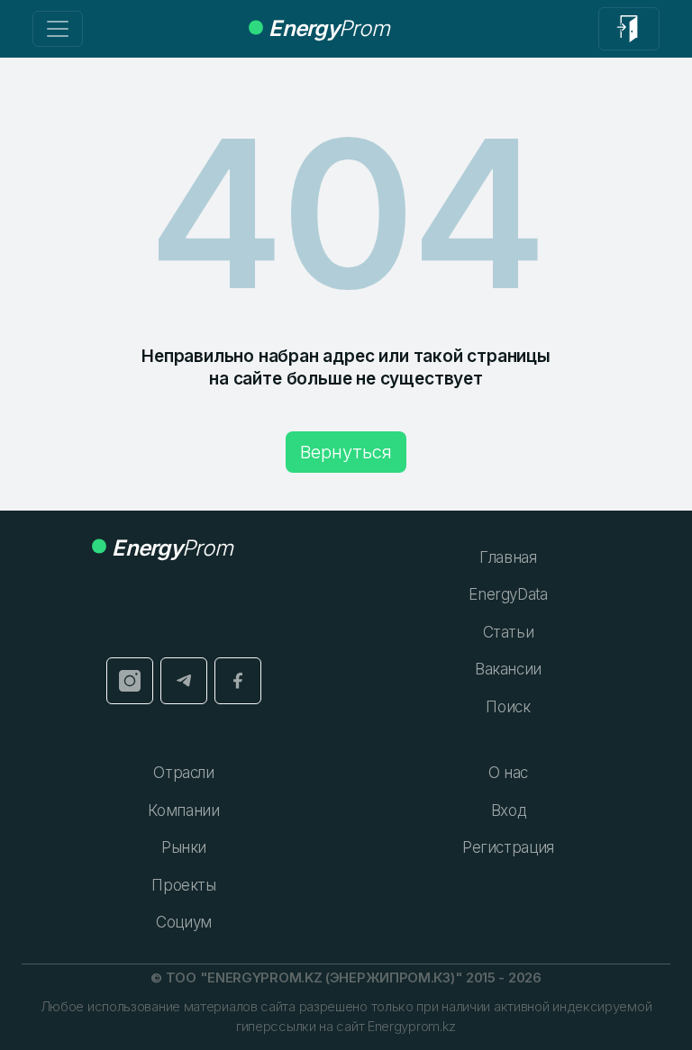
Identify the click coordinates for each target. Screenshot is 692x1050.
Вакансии (508, 669)
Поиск (508, 707)
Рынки (183, 847)
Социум (184, 922)
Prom (329, 28)
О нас (508, 773)
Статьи (508, 632)
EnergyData (508, 594)
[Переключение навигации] (57, 29)
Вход (508, 810)
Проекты (183, 885)
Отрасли (183, 773)
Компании (183, 810)
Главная (508, 557)
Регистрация (508, 847)
